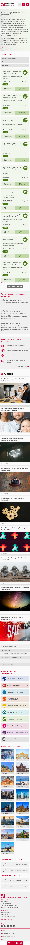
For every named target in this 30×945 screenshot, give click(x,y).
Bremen (5, 84)
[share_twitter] (17, 943)
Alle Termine (9, 88)
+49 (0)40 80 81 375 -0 (11, 905)
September (25, 864)
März (25, 880)
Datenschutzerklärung (8, 936)
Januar (11, 880)
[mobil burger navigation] (19, 4)
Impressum (5, 940)
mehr (3, 47)
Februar (18, 880)
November (18, 870)
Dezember (25, 870)
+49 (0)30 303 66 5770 (10, 916)
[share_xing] (9, 943)
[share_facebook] (13, 943)
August (18, 864)
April (11, 886)
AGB (3, 930)
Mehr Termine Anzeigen (15, 286)
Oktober (11, 870)
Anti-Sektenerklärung (8, 933)
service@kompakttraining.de (9, 921)
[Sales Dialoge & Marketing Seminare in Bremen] (23, 4)
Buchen (23, 88)
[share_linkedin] (21, 943)
